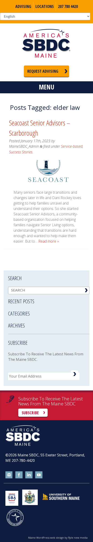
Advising (23, 6)
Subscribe (30, 412)
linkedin (29, 475)
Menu (46, 87)
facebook (19, 475)
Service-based (71, 146)
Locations (44, 6)
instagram (9, 475)
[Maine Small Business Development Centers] (46, 44)
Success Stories (21, 151)
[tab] (48, 298)
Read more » (48, 241)
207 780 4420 (68, 6)
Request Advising (42, 71)
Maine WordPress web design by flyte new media (58, 537)
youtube (38, 475)
